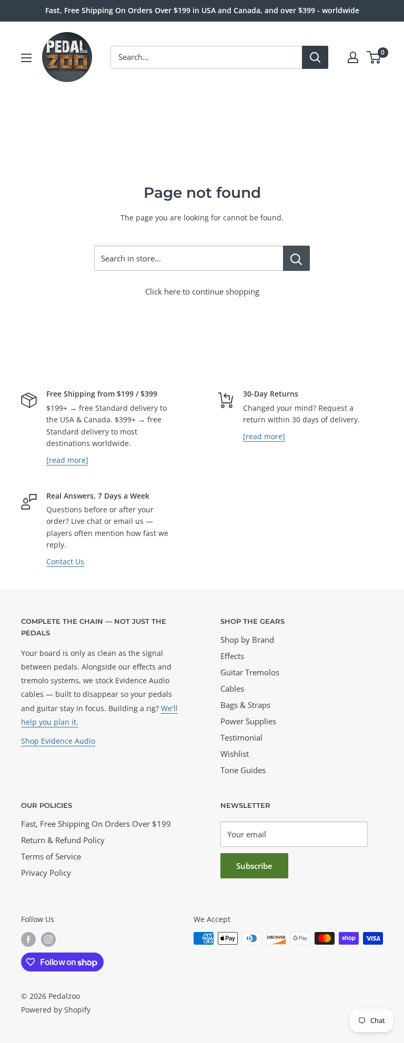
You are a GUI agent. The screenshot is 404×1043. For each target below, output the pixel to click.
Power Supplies (248, 721)
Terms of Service (51, 856)
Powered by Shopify (55, 1010)
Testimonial (241, 737)
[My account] (353, 57)
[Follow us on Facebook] (28, 939)
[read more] (67, 460)
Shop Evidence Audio (58, 741)
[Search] (315, 57)
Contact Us (65, 561)
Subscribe (254, 865)
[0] (374, 57)
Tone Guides (243, 770)
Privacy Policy (46, 872)
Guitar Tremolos (249, 672)
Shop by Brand (247, 639)
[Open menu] (26, 58)
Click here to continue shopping (202, 291)
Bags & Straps (245, 705)
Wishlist (234, 753)
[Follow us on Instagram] (48, 939)
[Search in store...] (296, 258)
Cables (232, 688)
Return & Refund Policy (63, 840)
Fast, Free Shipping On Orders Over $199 (96, 823)
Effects (232, 656)
